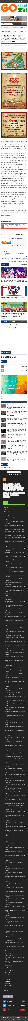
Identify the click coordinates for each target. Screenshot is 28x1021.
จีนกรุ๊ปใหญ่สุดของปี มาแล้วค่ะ (11, 837)
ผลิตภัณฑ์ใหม (6, 497)
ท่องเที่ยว (17, 483)
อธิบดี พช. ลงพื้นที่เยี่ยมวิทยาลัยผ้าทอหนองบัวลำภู (15, 929)
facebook (23, 321)
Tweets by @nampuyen (6, 467)
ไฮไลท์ (11, 492)
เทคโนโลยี (5, 488)
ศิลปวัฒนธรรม (13, 490)
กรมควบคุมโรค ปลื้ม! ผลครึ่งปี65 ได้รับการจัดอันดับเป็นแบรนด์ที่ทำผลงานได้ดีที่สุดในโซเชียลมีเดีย (17, 447)
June (6, 976)
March (6, 983)
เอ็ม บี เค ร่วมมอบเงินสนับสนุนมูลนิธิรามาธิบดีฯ (15, 774)
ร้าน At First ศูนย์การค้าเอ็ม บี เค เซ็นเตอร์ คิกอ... (15, 758)
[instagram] (19, 1)
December (7, 515)
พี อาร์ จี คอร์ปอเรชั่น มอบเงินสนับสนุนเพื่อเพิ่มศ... (15, 667)
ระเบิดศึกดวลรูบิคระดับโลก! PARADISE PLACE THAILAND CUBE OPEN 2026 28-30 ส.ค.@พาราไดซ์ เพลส (13, 298)
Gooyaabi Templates (21, 1019)
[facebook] (6, 1)
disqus (13, 321)
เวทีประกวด (20, 490)
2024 (5, 511)
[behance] (17, 1)
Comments (23, 402)
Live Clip (17, 494)
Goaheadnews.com (13, 1017)
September (7, 970)
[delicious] (21, 1)
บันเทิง (12, 483)
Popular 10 (5, 402)
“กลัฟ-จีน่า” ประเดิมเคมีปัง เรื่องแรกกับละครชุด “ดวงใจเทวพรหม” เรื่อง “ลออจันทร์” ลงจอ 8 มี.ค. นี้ (17, 459)
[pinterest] (10, 1)
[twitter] (8, 1)
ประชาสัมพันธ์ (7, 31)
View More (24, 264)
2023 (5, 514)
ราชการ (11, 488)
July (6, 974)
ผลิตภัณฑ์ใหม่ (12, 485)
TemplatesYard (6, 1019)
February (7, 985)
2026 (5, 507)
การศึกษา (19, 485)
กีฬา (4, 492)
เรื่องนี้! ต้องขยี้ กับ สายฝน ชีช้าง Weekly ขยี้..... (14, 535)
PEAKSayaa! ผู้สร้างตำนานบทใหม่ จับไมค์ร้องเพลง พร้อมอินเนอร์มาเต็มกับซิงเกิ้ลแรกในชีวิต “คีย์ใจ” (17, 436)
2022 (5, 990)
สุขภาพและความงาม (19, 488)
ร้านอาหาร (5, 490)
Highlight (14, 402)
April (6, 981)
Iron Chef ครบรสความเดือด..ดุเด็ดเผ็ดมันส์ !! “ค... (15, 805)
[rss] (15, 1)
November (7, 965)
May (6, 979)
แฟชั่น (11, 494)
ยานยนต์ (16, 492)
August (7, 972)
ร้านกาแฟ (22, 492)
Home (2, 31)
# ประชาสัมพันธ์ (7, 221)
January (7, 988)
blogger (5, 321)
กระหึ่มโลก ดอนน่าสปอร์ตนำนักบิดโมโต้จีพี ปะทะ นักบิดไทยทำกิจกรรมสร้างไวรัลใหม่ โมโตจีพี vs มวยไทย (17, 430)
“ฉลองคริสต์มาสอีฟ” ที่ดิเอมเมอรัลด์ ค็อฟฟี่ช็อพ (14, 803)
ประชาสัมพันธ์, (19, 45)
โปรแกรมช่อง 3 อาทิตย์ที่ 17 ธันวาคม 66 (13, 756)
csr (8, 492)
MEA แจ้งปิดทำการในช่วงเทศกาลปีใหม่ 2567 (14, 529)
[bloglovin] (12, 1)
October (7, 967)
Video (4, 494)
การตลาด (5, 485)
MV (8, 494)
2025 (5, 509)
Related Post (5, 264)
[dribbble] (13, 1)
